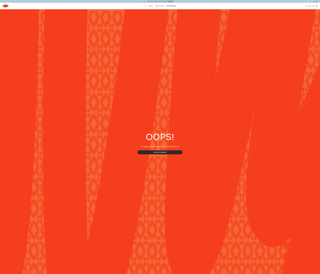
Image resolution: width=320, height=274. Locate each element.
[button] (145, 6)
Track (315, 1)
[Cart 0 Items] (317, 6)
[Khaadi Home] (5, 6)
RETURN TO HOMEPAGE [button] (160, 152)
